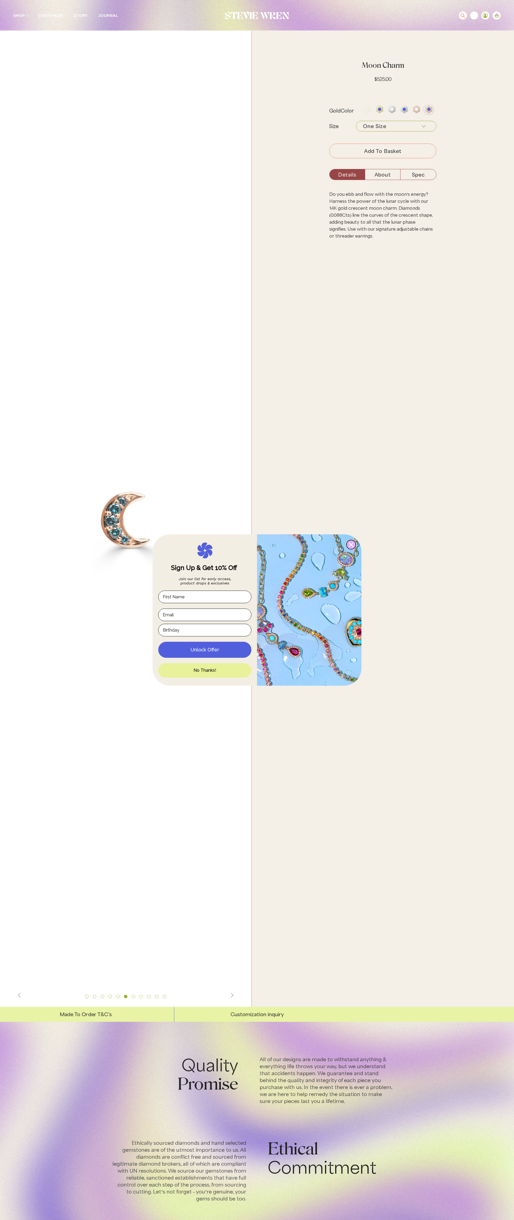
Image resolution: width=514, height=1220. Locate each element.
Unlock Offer (205, 649)
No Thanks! (205, 670)
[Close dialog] (351, 544)
